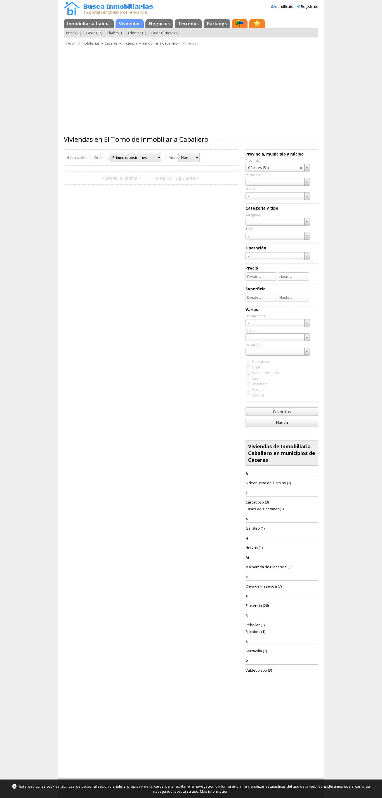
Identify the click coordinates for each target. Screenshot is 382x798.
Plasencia (129, 43)
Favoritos (282, 411)
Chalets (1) (115, 33)
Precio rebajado (265, 372)
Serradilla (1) (256, 650)
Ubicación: (253, 344)
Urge (256, 367)
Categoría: (253, 214)
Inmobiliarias (89, 43)
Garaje (258, 389)
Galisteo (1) (255, 528)
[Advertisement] (191, 88)
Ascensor (260, 383)
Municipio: (253, 175)
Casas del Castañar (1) (265, 508)
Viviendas (129, 23)
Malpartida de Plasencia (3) (268, 566)
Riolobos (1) (255, 631)
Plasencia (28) (257, 605)
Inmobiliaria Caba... (88, 23)
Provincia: (253, 160)
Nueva (282, 422)
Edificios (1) (137, 33)
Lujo (255, 378)
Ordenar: (101, 157)
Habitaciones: (256, 316)
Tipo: (249, 229)
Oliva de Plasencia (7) (264, 586)
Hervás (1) (254, 547)
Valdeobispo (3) (259, 670)
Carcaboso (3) (257, 502)
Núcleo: (251, 189)
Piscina (258, 395)
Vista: (173, 157)
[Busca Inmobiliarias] (72, 13)
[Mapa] (239, 23)
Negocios (159, 23)
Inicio (69, 43)
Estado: (251, 330)
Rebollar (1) (255, 624)
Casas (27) (94, 33)
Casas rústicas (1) (164, 33)
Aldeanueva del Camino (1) (268, 482)
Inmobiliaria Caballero (160, 43)
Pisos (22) (73, 33)
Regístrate (309, 6)
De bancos (261, 361)
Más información (214, 791)
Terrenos (188, 23)
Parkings (217, 23)
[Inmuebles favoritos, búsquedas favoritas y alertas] (257, 23)
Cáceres (111, 43)
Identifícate (283, 6)
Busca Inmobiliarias (118, 7)
